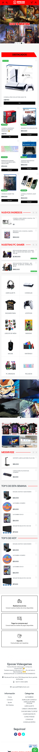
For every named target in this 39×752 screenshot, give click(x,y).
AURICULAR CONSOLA (29, 699)
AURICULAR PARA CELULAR (29, 702)
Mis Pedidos (10, 705)
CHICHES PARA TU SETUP (29, 711)
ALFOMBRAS (29, 697)
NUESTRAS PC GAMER (12, 244)
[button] (15, 43)
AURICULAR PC (29, 706)
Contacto (10, 699)
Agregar (29, 134)
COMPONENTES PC (29, 714)
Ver (20, 103)
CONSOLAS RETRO (29, 722)
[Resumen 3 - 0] (36, 60)
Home (10, 697)
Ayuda (10, 702)
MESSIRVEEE (7, 452)
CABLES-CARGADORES (29, 708)
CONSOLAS (29, 719)
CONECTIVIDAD (29, 717)
